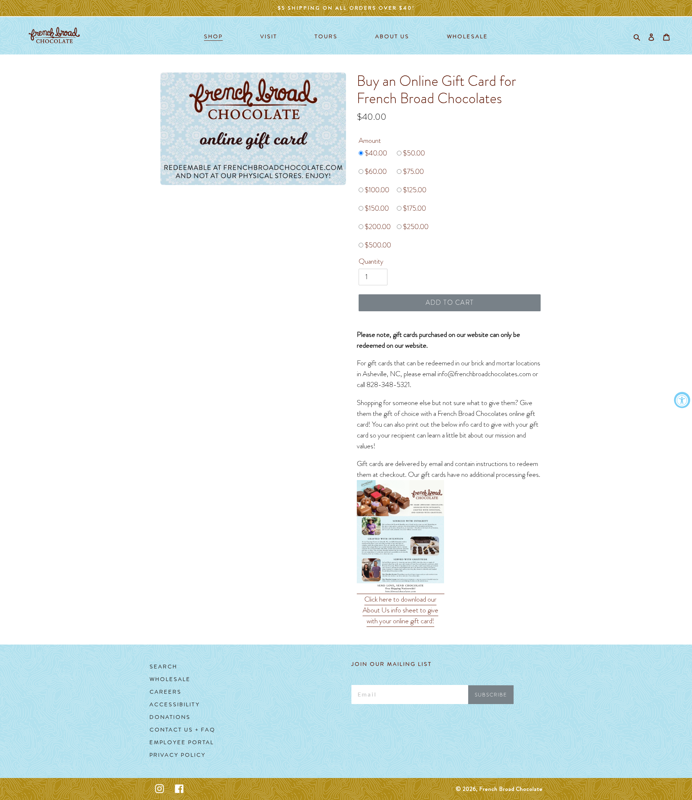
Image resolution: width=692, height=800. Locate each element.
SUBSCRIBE (491, 694)
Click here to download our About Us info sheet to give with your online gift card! (400, 610)
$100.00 (376, 190)
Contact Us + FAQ (183, 730)
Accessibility (175, 704)
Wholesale (170, 679)
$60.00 (375, 171)
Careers (166, 692)
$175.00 (414, 208)
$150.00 (376, 208)
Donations (170, 717)
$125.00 (414, 190)
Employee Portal (182, 742)
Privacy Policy (178, 755)
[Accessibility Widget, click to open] (682, 400)
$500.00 (377, 245)
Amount (370, 140)
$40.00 (375, 153)
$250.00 (415, 226)
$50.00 (413, 153)
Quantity (371, 261)
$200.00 (377, 226)
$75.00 (413, 171)
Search (163, 667)
